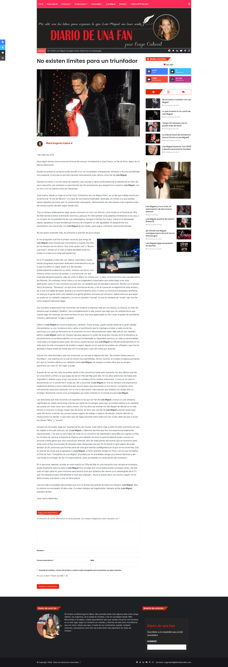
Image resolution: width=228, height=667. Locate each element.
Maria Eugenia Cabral (58, 143)
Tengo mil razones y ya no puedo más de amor (174, 124)
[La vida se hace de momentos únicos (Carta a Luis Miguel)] (153, 138)
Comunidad (96, 4)
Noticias (122, 4)
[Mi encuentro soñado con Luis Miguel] (153, 103)
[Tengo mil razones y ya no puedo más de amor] (153, 127)
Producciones (80, 4)
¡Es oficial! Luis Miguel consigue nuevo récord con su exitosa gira (160, 233)
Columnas (65, 4)
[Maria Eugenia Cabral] (40, 146)
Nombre (41, 550)
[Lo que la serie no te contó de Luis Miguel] (153, 115)
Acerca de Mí (52, 4)
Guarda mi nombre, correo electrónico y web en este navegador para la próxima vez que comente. (80, 570)
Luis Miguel (110, 4)
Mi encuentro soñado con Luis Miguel (176, 101)
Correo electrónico (45, 560)
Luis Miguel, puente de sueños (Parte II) (160, 220)
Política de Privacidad (139, 4)
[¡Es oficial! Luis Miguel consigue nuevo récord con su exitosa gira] (184, 234)
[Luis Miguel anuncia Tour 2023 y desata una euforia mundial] (153, 150)
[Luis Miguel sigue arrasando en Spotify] (184, 247)
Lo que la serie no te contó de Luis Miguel (176, 112)
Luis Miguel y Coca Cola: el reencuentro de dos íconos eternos (159, 209)
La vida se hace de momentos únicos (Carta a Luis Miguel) (176, 136)
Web (92, 560)
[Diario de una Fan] (114, 28)
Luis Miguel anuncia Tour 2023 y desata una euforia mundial (176, 147)
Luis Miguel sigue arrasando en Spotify (159, 244)
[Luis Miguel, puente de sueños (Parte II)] (184, 223)
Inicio (41, 4)
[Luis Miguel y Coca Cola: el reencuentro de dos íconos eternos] (184, 210)
